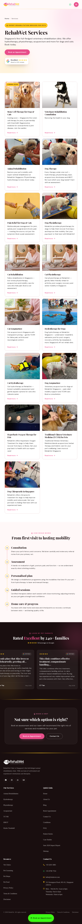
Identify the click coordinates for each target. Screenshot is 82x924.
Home (7, 19)
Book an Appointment (17, 52)
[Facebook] (5, 780)
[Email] (23, 780)
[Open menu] (76, 4)
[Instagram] (11, 780)
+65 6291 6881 (51, 865)
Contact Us (54, 736)
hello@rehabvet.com (53, 877)
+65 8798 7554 (51, 871)
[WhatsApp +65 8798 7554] (70, 4)
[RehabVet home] (11, 4)
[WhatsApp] (17, 780)
